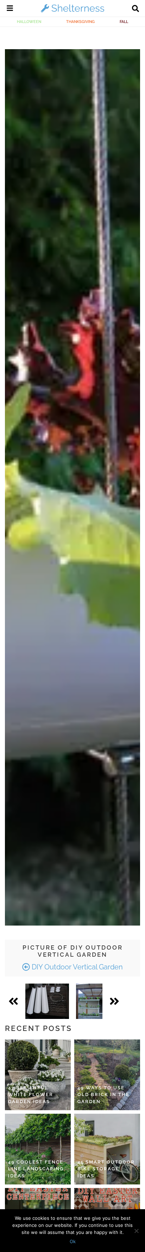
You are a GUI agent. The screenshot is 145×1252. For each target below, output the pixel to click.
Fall (124, 21)
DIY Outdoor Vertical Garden (76, 967)
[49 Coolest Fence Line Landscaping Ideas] (38, 1149)
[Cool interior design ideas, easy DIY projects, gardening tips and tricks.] (72, 12)
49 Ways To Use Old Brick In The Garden (103, 1094)
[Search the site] (135, 9)
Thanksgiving (80, 21)
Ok (73, 1241)
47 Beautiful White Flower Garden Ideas (30, 1094)
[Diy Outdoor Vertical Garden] (47, 1001)
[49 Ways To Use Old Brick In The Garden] (107, 1074)
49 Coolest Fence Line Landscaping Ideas (36, 1168)
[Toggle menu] (9, 9)
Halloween (29, 21)
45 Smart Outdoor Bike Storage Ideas (106, 1168)
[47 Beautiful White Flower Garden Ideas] (38, 1074)
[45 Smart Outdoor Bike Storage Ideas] (107, 1149)
